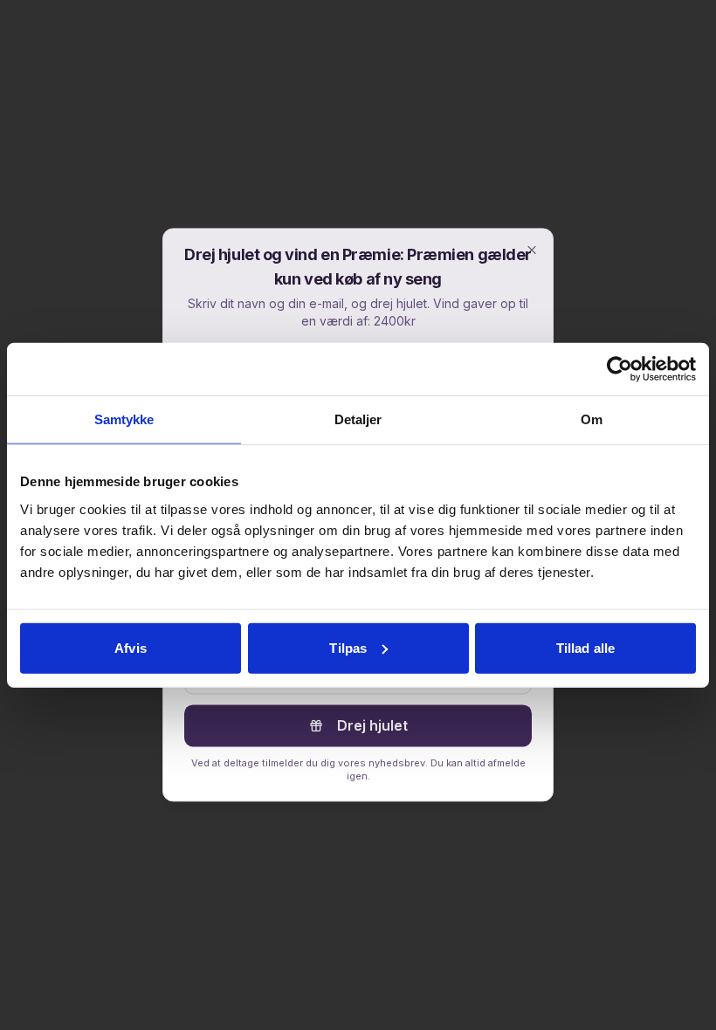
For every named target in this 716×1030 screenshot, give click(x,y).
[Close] (532, 250)
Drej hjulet (372, 725)
